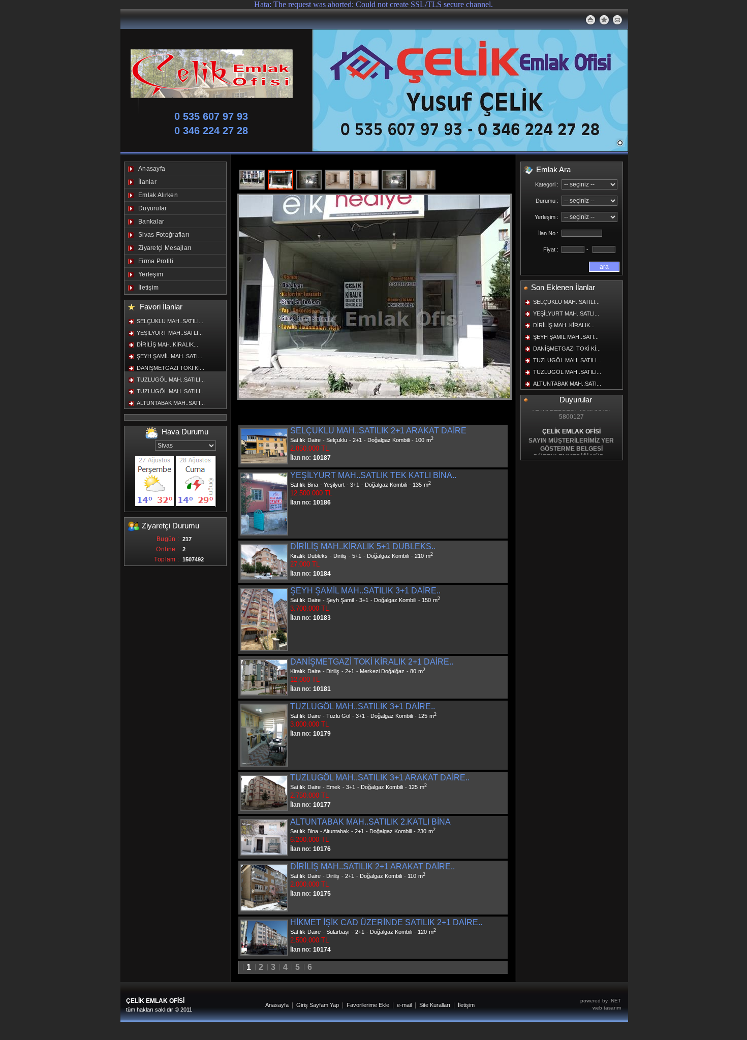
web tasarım (607, 1008)
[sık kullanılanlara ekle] (604, 19)
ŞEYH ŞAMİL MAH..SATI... (169, 356)
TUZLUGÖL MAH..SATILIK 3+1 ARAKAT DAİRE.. (380, 777)
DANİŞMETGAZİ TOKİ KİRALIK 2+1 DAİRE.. (371, 661)
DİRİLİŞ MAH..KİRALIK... (167, 344)
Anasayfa (277, 1005)
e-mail (404, 1005)
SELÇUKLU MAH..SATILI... (170, 321)
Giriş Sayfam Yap (317, 1005)
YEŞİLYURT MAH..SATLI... (170, 333)
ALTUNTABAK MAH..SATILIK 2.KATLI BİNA (370, 821)
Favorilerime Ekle (368, 1005)
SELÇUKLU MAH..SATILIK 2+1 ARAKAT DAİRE (378, 430)
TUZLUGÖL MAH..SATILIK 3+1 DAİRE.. (362, 706)
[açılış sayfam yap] (590, 19)
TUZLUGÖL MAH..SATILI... (171, 379)
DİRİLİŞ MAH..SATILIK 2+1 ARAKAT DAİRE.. (372, 866)
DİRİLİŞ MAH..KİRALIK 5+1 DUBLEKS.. (362, 546)
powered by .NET (600, 1000)
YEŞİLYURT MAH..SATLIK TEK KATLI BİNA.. (373, 475)
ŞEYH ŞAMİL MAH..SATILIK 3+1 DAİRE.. (365, 590)
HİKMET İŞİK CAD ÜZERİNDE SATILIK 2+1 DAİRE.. (386, 922)
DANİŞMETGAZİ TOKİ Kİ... (170, 368)
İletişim (466, 1005)
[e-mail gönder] (617, 18)
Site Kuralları (434, 1005)
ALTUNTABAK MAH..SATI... (171, 403)
